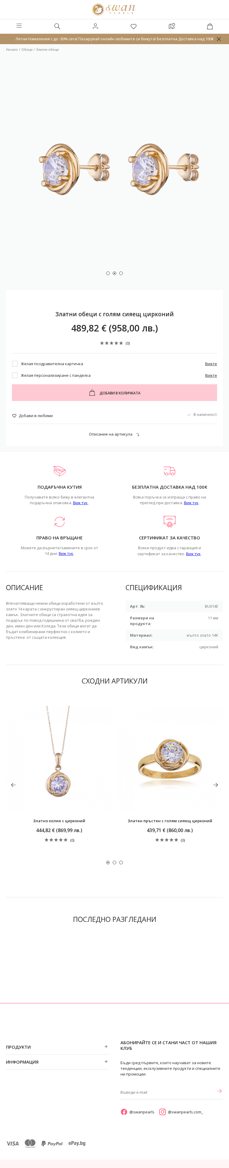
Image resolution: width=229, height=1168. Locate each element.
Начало (12, 49)
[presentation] (13, 785)
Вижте (211, 363)
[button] (108, 273)
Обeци (27, 49)
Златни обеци (47, 49)
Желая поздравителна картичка (52, 363)
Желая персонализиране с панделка (56, 375)
